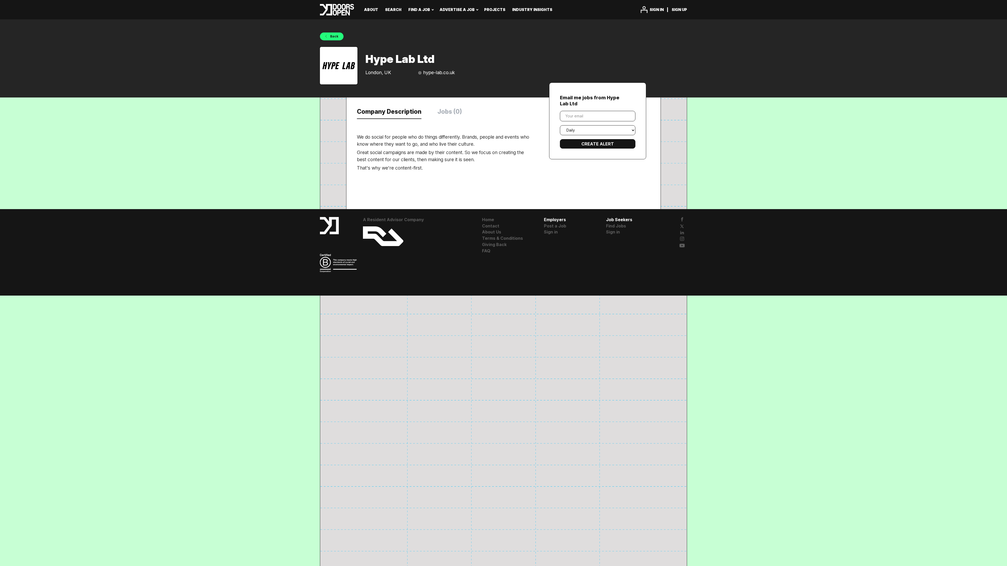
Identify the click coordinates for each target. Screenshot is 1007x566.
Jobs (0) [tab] (449, 111)
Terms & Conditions (502, 238)
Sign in (657, 9)
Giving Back (494, 244)
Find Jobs (616, 225)
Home (488, 219)
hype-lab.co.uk (439, 72)
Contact (490, 225)
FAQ (486, 250)
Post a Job (555, 225)
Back (333, 36)
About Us (491, 232)
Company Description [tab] (389, 111)
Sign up (679, 9)
